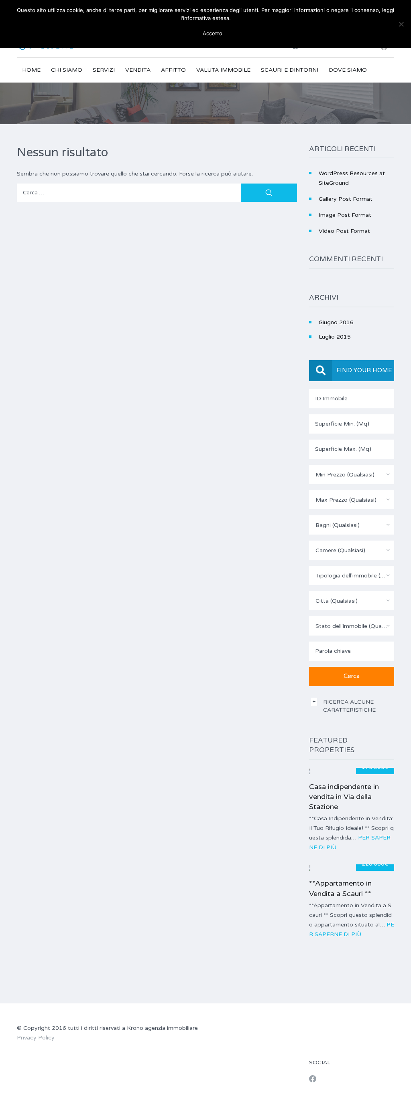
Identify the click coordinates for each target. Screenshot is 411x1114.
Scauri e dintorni (289, 70)
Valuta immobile (223, 70)
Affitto (173, 70)
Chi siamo (66, 70)
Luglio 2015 (335, 336)
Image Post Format (345, 215)
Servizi (104, 70)
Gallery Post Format (345, 199)
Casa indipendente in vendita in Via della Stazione (344, 796)
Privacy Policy (36, 1037)
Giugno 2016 (336, 322)
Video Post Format (344, 231)
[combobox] (352, 474)
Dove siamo (348, 70)
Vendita (138, 70)
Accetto (208, 33)
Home (31, 70)
